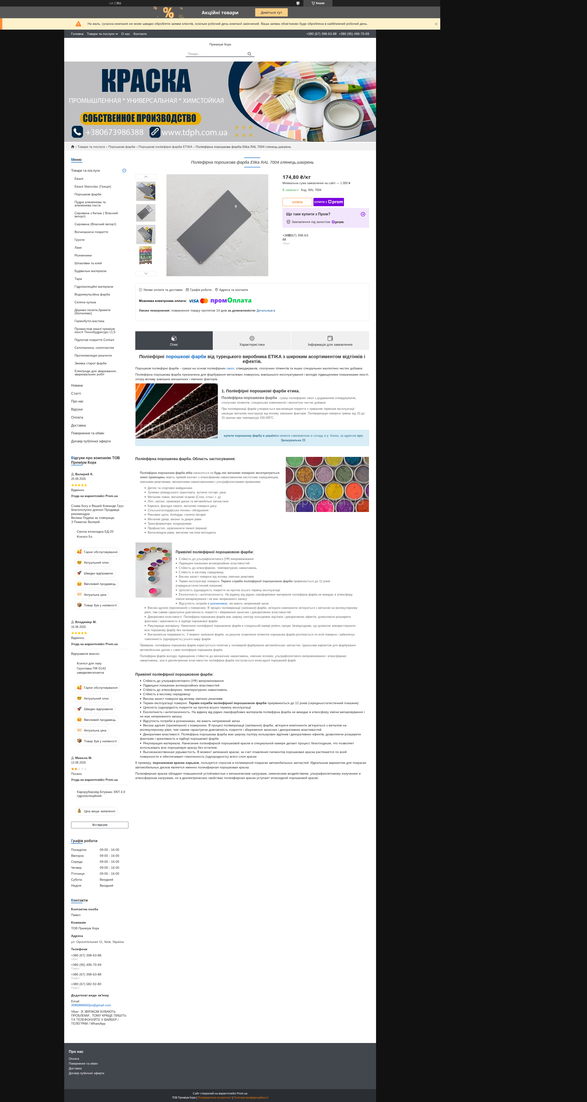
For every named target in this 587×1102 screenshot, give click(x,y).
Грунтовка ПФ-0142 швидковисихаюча (91, 670)
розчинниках (218, 603)
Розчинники (83, 255)
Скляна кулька (85, 302)
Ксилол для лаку (89, 663)
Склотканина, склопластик (94, 347)
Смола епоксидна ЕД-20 (95, 531)
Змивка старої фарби (91, 363)
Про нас (77, 401)
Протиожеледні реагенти (93, 355)
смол (230, 368)
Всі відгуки (99, 824)
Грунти (80, 240)
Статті (76, 393)
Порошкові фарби (121, 146)
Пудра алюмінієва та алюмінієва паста (90, 203)
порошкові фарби (186, 356)
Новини (77, 385)
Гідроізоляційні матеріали (94, 286)
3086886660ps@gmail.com (91, 1005)
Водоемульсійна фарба (92, 294)
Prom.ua (242, 1093)
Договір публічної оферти (91, 441)
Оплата (77, 417)
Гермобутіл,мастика (89, 321)
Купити (297, 202)
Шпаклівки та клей (88, 263)
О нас (125, 34)
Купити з (320, 202)
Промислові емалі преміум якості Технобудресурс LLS (95, 330)
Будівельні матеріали (90, 271)
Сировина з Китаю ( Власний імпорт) (96, 214)
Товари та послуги (100, 34)
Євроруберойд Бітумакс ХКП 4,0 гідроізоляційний (101, 794)
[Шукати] (249, 54)
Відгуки (77, 409)
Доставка (78, 425)
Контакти (140, 34)
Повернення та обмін (87, 433)
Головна (77, 34)
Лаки (78, 247)
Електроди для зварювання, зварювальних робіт (96, 372)
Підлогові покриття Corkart (94, 340)
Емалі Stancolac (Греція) (93, 186)
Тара (78, 279)
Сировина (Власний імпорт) (95, 224)
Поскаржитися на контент (214, 1097)
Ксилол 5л (84, 536)
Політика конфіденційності (251, 1097)
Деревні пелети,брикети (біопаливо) (93, 311)
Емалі (79, 178)
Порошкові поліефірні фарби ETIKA (165, 146)
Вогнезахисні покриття (91, 232)
